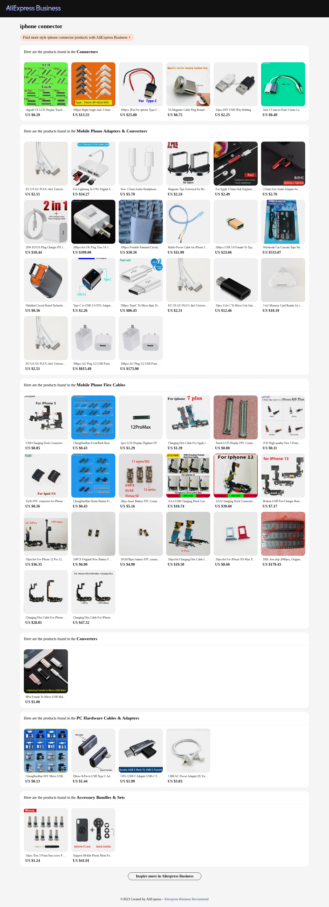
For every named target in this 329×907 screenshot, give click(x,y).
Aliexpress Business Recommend (186, 899)
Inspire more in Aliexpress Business (164, 876)
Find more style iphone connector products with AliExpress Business (75, 37)
